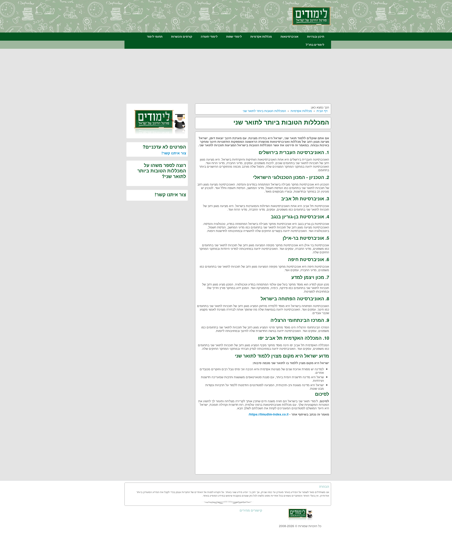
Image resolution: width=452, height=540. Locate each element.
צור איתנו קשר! (174, 152)
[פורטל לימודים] (311, 15)
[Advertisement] (227, 75)
